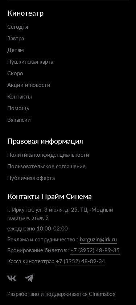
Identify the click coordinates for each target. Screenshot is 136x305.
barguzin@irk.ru (98, 239)
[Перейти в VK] (11, 278)
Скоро (15, 73)
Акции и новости (28, 84)
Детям (15, 49)
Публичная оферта (31, 177)
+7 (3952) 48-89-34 (80, 261)
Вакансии (19, 119)
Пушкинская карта (30, 61)
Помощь (18, 108)
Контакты (19, 96)
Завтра (15, 38)
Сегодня (17, 26)
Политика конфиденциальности (48, 154)
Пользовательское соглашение (46, 166)
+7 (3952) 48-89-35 (95, 250)
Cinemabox (102, 293)
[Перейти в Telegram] (29, 278)
